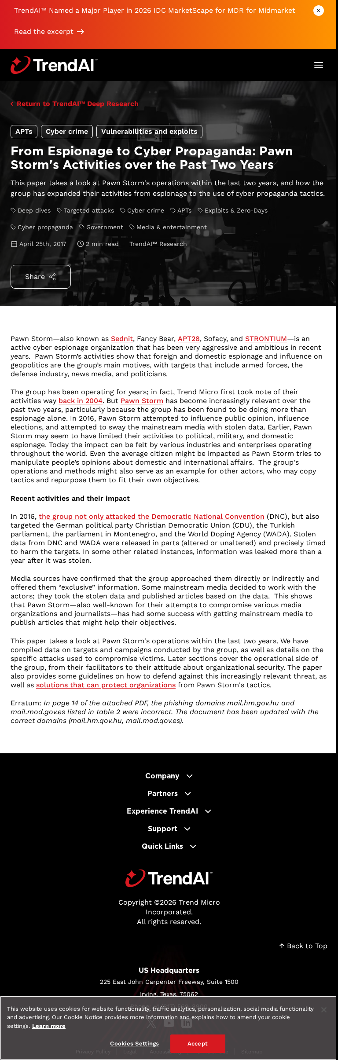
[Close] (324, 1010)
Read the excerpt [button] (43, 31)
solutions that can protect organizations (106, 685)
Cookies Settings (134, 1043)
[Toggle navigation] (318, 65)
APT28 (189, 338)
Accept (197, 1043)
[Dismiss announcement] (318, 10)
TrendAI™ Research (158, 243)
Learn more (49, 1026)
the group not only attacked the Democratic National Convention (152, 516)
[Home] (169, 878)
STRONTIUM (266, 338)
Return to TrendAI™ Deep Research (78, 103)
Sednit (122, 338)
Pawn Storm (142, 400)
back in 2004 (81, 400)
